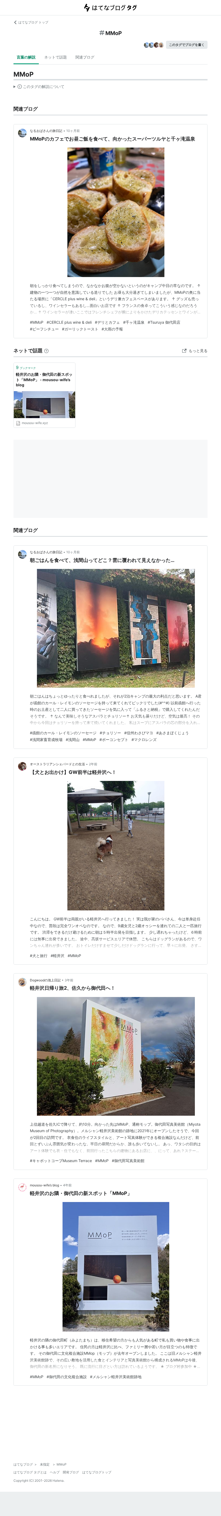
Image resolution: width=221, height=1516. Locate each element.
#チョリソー (110, 732)
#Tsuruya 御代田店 (164, 322)
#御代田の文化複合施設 (67, 1376)
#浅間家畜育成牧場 (46, 739)
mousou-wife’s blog (44, 1185)
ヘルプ (55, 1472)
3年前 (69, 980)
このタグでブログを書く (187, 45)
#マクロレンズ (144, 739)
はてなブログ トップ (33, 22)
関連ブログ (84, 57)
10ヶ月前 (73, 131)
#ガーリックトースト (80, 329)
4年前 (67, 1185)
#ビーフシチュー (44, 329)
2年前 (93, 764)
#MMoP (36, 322)
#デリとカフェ (107, 322)
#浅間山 (73, 739)
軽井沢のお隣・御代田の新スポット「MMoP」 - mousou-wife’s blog (44, 379)
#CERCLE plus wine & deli (69, 322)
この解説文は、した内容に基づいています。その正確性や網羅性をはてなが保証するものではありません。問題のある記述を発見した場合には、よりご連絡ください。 (38, 87)
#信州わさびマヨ (138, 732)
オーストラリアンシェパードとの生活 (57, 764)
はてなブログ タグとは (30, 1472)
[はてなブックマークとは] (46, 350)
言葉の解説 (26, 57)
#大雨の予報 (112, 329)
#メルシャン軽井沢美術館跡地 (115, 1376)
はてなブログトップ (96, 1472)
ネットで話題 (55, 57)
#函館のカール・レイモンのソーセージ (63, 732)
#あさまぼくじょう (172, 732)
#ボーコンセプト (113, 739)
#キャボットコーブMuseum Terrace (61, 1160)
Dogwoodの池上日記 (45, 980)
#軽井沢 (57, 955)
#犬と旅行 (38, 955)
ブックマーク (26, 367)
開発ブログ (71, 1472)
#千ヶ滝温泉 (133, 322)
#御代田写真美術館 (128, 1160)
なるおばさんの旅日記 (46, 131)
